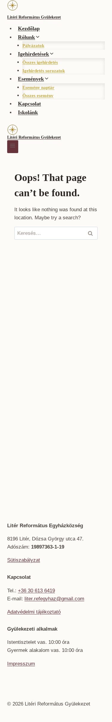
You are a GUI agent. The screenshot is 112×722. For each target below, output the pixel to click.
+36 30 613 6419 (36, 590)
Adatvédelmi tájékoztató (34, 612)
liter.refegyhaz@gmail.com (54, 599)
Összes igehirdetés (40, 62)
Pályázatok (33, 45)
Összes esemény (37, 95)
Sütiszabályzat (23, 560)
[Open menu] (12, 146)
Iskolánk (28, 112)
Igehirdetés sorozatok (43, 70)
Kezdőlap (29, 28)
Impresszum (21, 664)
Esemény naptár (38, 87)
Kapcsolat (29, 104)
